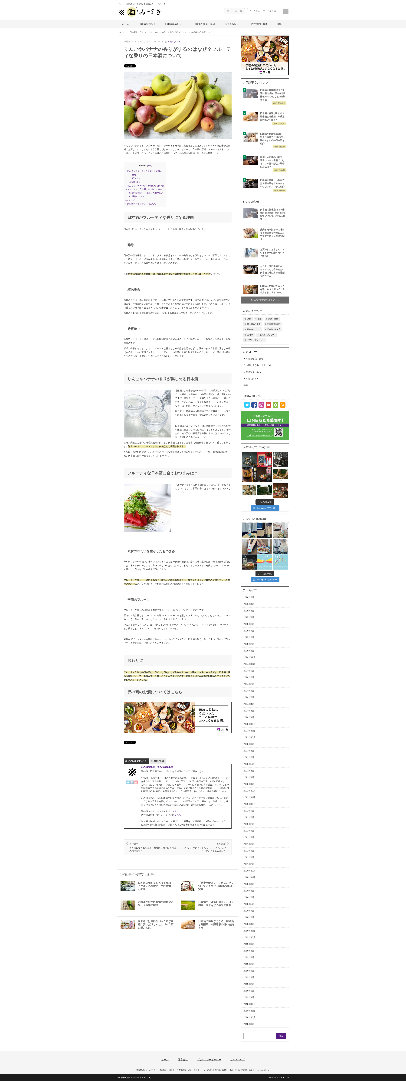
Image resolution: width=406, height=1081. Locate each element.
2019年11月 (249, 931)
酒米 (260, 319)
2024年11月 (249, 664)
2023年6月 (248, 757)
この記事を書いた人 (137, 761)
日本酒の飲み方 (274, 329)
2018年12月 (249, 1004)
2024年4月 (248, 704)
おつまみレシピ (232, 24)
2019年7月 (248, 957)
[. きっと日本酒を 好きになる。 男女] (280, 562)
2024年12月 (249, 657)
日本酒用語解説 (274, 324)
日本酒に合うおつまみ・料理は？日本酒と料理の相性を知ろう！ (152, 847)
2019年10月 (249, 937)
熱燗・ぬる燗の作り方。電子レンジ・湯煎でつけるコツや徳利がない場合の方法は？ (272, 163)
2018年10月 (249, 1017)
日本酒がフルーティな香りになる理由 (143, 171)
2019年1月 (248, 997)
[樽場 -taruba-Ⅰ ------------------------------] (264, 490)
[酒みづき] (139, 12)
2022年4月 (248, 831)
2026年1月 (248, 604)
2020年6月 (248, 897)
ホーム (125, 24)
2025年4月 (248, 631)
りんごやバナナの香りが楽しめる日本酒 (144, 185)
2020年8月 (248, 891)
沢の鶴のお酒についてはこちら (140, 204)
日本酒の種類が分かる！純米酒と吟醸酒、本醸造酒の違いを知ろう (272, 118)
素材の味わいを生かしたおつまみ (146, 193)
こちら (173, 811)
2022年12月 (249, 791)
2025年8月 (248, 611)
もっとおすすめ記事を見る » (265, 300)
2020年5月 (248, 904)
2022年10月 (249, 804)
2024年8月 (248, 677)
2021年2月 (248, 864)
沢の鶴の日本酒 (259, 24)
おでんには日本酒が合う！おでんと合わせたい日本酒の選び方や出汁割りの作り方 (272, 271)
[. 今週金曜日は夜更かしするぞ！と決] (264, 530)
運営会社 (183, 1059)
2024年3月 (248, 711)
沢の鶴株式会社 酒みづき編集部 (157, 767)
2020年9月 (248, 884)
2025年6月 (248, 624)
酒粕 (249, 319)
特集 (279, 24)
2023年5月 (248, 764)
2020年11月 (249, 877)
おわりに (130, 200)
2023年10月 (249, 737)
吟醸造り (134, 182)
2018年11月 (249, 1011)
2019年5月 (248, 971)
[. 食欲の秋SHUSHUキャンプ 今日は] (249, 562)
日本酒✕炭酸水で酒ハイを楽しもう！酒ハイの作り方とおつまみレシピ (272, 289)
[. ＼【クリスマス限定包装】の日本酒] (264, 459)
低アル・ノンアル (267, 335)
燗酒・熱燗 (273, 319)
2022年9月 (248, 811)
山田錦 (250, 335)
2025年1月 (248, 651)
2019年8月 (248, 951)
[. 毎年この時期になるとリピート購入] (249, 530)
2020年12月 (249, 871)
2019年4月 (248, 977)
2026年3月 (248, 597)
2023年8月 (248, 751)
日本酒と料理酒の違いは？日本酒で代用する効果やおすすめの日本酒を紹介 (272, 140)
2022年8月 (248, 817)
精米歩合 (134, 178)
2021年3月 (248, 857)
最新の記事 (159, 761)
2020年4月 (248, 911)
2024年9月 (248, 671)
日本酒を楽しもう (174, 24)
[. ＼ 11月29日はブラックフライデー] (280, 459)
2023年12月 (249, 724)
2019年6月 (248, 964)
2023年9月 (248, 744)
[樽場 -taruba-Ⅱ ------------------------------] (249, 490)
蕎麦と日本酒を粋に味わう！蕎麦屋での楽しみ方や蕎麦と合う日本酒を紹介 (272, 234)
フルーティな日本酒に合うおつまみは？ (144, 189)
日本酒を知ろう (147, 24)
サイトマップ (237, 1059)
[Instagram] (132, 783)
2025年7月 (248, 617)
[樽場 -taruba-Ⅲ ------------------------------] (280, 474)
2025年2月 (248, 644)
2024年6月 (248, 691)
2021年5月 (248, 851)
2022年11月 (249, 797)
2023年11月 (249, 731)
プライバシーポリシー (209, 1059)
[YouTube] (136, 783)
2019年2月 (248, 991)
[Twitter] (128, 783)
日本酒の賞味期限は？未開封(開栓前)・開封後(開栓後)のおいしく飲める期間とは (272, 96)
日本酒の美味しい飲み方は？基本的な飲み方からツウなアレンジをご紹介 (272, 185)
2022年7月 (248, 824)
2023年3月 (248, 771)
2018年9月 (248, 1024)
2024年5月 (248, 697)
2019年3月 (248, 984)
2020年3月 (248, 917)
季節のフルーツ (138, 196)
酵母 (132, 174)
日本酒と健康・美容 (204, 24)
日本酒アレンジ (253, 329)
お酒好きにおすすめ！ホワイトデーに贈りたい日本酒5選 (272, 252)
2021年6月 (248, 844)
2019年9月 (248, 944)
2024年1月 (248, 717)
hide (149, 165)
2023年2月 (248, 777)
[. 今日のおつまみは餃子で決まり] (264, 546)
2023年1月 (248, 784)
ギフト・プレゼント (255, 340)
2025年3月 (248, 637)
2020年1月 (248, 924)
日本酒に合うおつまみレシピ (257, 365)
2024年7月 (248, 684)
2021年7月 (248, 837)
